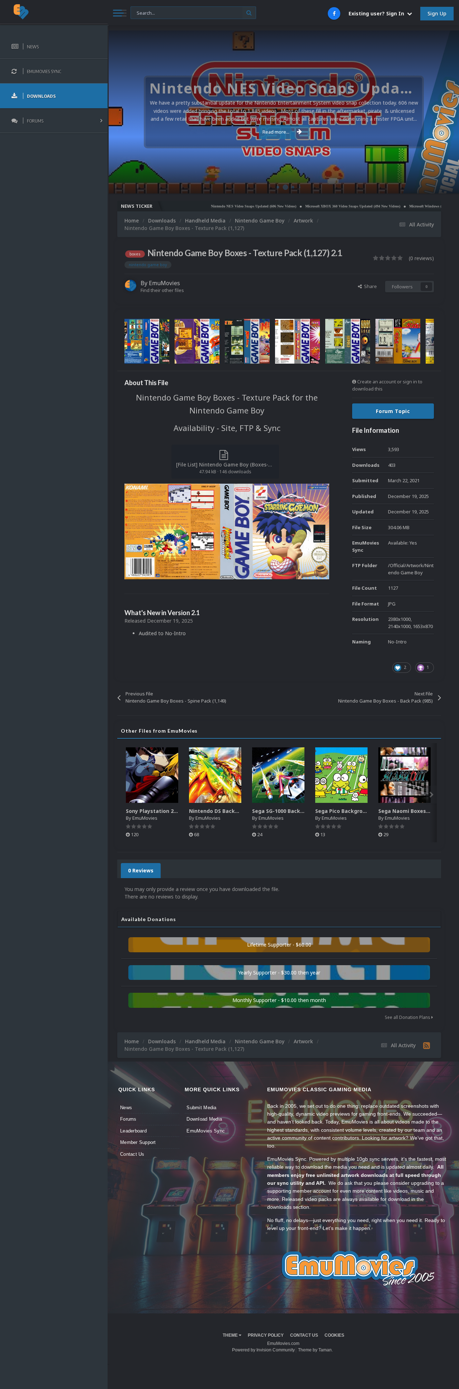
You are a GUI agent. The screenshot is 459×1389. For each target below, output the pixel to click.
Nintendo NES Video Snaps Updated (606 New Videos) (213, 206)
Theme (231, 1335)
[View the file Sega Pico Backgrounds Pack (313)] (341, 775)
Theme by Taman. (315, 1349)
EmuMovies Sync (205, 1131)
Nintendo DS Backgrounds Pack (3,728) (238, 811)
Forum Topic (393, 411)
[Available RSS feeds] (426, 1045)
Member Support (138, 1142)
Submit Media (201, 1107)
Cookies (334, 1335)
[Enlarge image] (226, 530)
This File (143, 12)
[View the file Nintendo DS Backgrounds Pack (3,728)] (215, 775)
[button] (434, 112)
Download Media (204, 1119)
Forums (128, 1119)
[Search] (249, 13)
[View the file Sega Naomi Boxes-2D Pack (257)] (404, 775)
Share (369, 286)
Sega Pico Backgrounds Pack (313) (359, 811)
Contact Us (132, 1154)
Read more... (275, 132)
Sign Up (436, 13)
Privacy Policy (266, 1335)
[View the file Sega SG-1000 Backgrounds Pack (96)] (278, 775)
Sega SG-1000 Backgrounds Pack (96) (299, 811)
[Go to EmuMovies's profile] (130, 285)
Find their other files (162, 290)
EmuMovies (164, 283)
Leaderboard (133, 1131)
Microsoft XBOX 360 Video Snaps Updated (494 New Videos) (312, 206)
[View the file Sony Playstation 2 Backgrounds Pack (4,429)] (152, 775)
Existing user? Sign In (378, 13)
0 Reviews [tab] (140, 870)
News (126, 1107)
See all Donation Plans (408, 1017)
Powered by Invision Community (263, 1349)
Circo (446, 184)
